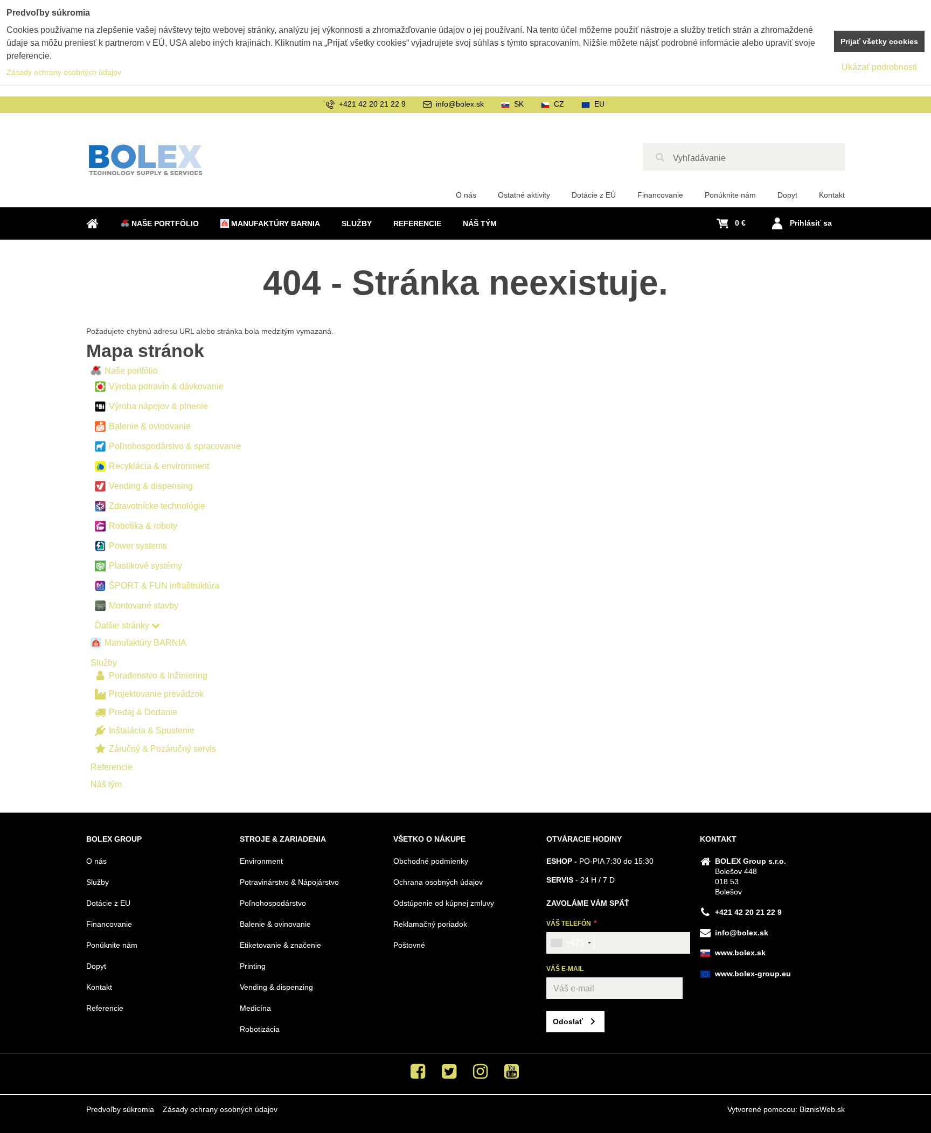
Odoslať (568, 1021)
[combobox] (570, 943)
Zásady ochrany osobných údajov (220, 1109)
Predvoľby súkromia (120, 1109)
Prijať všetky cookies (879, 41)
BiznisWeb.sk (822, 1109)
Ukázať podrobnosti (879, 67)
